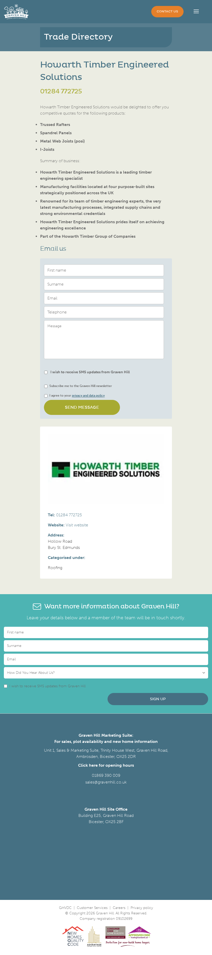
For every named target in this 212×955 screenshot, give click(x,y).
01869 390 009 (106, 775)
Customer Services (92, 908)
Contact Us (167, 11)
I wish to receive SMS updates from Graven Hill (90, 372)
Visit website (77, 525)
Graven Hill (16, 11)
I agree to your (77, 395)
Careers (119, 908)
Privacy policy (142, 908)
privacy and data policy (88, 395)
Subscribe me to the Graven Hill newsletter (80, 386)
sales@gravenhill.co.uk (106, 782)
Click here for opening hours (106, 765)
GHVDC (65, 908)
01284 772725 (61, 91)
